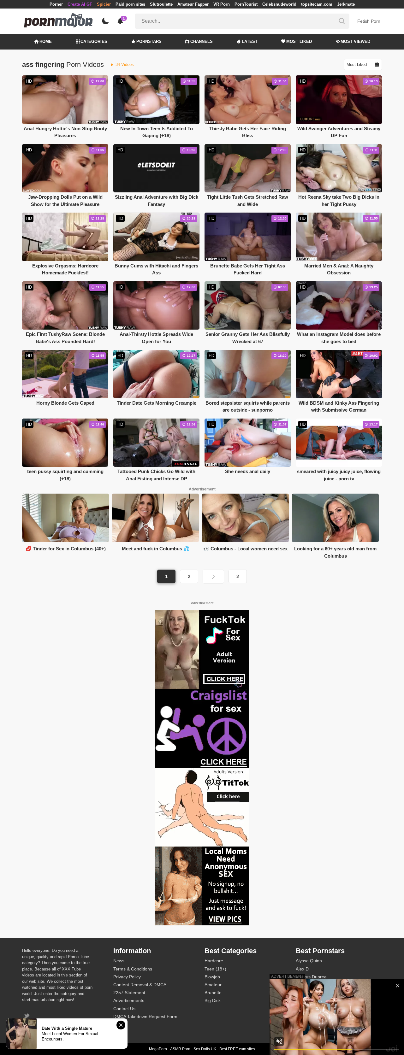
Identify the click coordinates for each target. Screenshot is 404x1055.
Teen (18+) (215, 968)
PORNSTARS (149, 41)
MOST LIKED (299, 41)
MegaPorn (158, 1049)
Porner (56, 4)
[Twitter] (27, 1016)
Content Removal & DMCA (139, 984)
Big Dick (213, 1000)
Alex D (302, 968)
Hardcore (214, 960)
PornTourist (246, 4)
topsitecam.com (316, 4)
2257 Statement (129, 992)
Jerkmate (346, 4)
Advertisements (128, 1000)
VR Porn (221, 4)
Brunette (213, 992)
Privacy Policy (127, 976)
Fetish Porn (368, 21)
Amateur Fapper (193, 4)
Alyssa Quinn (309, 960)
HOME (45, 41)
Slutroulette (161, 4)
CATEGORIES (93, 41)
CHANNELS (201, 41)
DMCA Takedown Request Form (145, 1016)
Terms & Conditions (132, 968)
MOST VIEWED (355, 41)
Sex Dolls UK (204, 1049)
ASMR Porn (180, 1049)
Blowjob (212, 976)
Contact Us (124, 1008)
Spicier (104, 4)
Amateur (213, 984)
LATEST (250, 41)
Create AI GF (80, 4)
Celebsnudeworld (279, 4)
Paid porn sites (130, 4)
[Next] (213, 576)
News (118, 960)
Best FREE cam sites (237, 1049)
